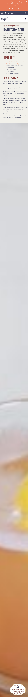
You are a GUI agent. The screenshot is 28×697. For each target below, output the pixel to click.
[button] (25, 13)
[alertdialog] (14, 5)
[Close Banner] (26, 1)
